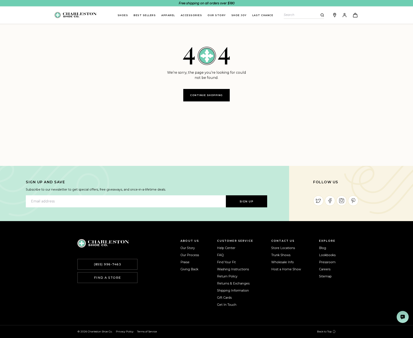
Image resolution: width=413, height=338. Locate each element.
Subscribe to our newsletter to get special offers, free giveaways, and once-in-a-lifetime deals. (96, 189)
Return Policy (227, 276)
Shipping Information (233, 290)
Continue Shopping (206, 95)
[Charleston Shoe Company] (103, 243)
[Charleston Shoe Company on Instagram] (341, 201)
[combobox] (302, 15)
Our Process (189, 255)
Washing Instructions (233, 269)
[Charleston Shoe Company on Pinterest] (353, 201)
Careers (324, 269)
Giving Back (189, 269)
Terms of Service (147, 331)
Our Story (187, 248)
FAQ (220, 255)
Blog (322, 248)
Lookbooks (327, 255)
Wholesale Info (282, 262)
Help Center (226, 248)
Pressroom (327, 262)
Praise (185, 262)
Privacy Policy (125, 331)
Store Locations (283, 248)
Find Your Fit (226, 262)
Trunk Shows (280, 255)
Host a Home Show (286, 269)
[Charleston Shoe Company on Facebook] (330, 201)
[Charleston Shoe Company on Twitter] (318, 201)
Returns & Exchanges (233, 283)
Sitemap (325, 276)
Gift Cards (224, 298)
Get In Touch (226, 305)
